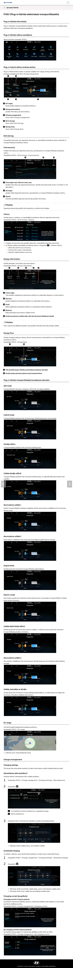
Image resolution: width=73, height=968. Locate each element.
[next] (69, 484)
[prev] (3, 484)
